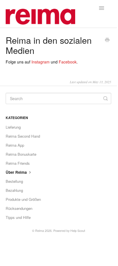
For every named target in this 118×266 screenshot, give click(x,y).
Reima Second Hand (23, 136)
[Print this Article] (107, 40)
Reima (39, 230)
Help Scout (77, 230)
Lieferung (13, 127)
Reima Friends (18, 163)
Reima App (15, 145)
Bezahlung (14, 190)
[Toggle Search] (105, 98)
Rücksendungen (19, 208)
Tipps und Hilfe (18, 217)
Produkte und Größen (23, 199)
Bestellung (14, 181)
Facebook (68, 62)
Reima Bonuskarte (21, 154)
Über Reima (17, 172)
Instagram (40, 62)
